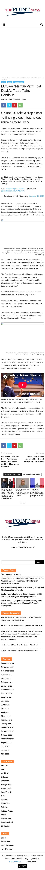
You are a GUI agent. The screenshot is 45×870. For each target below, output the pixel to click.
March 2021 (5, 716)
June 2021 (5, 705)
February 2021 (6, 720)
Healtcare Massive (6, 617)
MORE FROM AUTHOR (31, 474)
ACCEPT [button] (22, 866)
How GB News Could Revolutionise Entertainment (23, 645)
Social (3, 815)
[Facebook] (3, 105)
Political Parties (7, 811)
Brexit (13, 78)
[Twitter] (9, 105)
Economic (5, 781)
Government (6, 788)
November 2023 (7, 667)
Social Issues (6, 818)
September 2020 (7, 739)
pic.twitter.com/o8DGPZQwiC (13, 191)
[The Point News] (22, 10)
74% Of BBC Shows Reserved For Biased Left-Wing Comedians (34, 459)
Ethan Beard (7, 99)
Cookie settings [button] (15, 862)
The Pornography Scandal (11, 574)
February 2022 (7, 682)
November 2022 (7, 671)
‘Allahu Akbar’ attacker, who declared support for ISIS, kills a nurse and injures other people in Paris (37, 493)
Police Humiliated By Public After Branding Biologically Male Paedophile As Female (22, 492)
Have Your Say (6, 792)
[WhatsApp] (20, 105)
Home (2, 78)
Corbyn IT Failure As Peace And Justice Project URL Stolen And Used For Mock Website (10, 461)
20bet (3, 650)
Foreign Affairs (18, 82)
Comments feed (7, 845)
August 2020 (6, 743)
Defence (4, 777)
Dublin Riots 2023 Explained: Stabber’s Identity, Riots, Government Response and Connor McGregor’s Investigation (21, 603)
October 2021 (6, 693)
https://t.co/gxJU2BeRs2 (15, 189)
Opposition (5, 803)
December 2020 (7, 727)
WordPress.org (7, 849)
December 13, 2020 (36, 196)
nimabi (3, 626)
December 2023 (7, 663)
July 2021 (5, 701)
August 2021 (6, 697)
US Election (5, 826)
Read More (31, 862)
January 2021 (6, 724)
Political (4, 807)
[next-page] (24, 502)
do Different (22, 542)
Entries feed (5, 842)
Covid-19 (4, 773)
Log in (3, 838)
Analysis (4, 766)
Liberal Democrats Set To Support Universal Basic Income (25, 626)
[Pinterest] (14, 105)
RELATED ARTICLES (12, 474)
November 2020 (7, 731)
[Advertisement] (22, 53)
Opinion (4, 800)
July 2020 (5, 746)
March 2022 (5, 678)
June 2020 (5, 750)
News (8, 78)
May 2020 (5, 754)
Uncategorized (7, 822)
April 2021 (5, 712)
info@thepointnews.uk (26, 547)
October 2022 (6, 675)
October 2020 (6, 735)
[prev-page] (21, 502)
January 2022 (6, 686)
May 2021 (5, 709)
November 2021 (7, 690)
